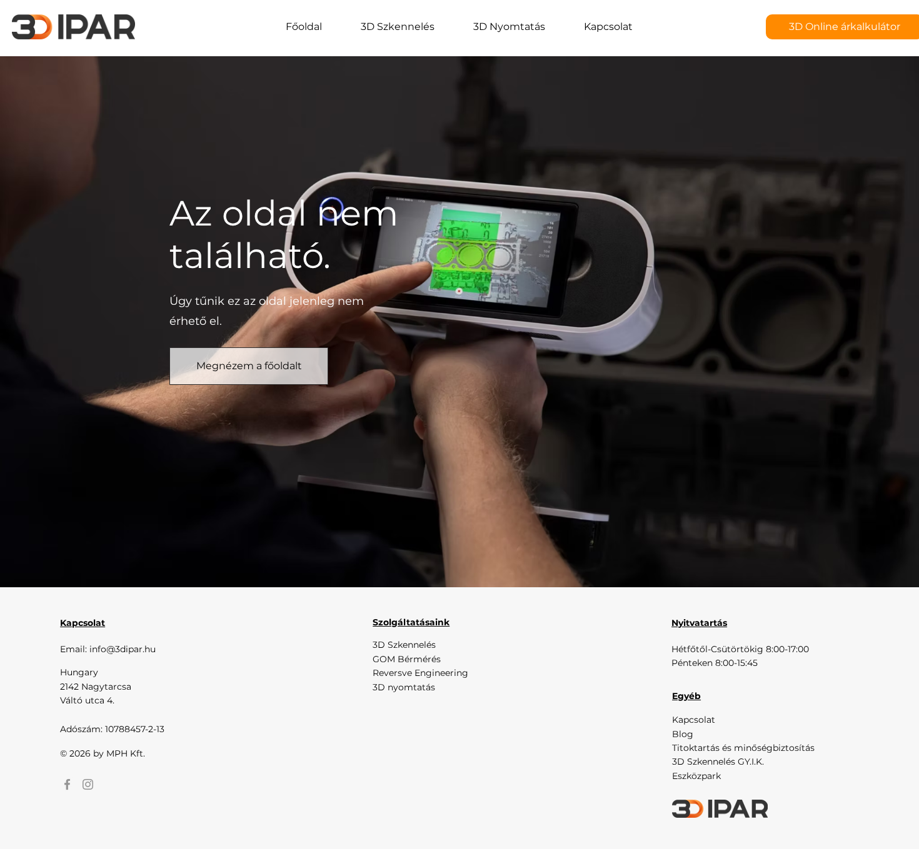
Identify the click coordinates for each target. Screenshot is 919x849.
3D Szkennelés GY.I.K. (718, 761)
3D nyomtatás (404, 687)
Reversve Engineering (420, 672)
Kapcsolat (693, 719)
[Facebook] (67, 784)
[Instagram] (88, 784)
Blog (682, 734)
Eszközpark (696, 776)
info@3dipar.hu (122, 649)
